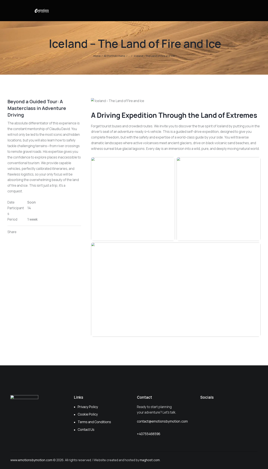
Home (96, 56)
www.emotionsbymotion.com (31, 460)
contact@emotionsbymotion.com (162, 421)
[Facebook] (33, 232)
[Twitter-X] (28, 232)
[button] (42, 232)
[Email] (37, 232)
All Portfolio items (114, 56)
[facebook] (215, 408)
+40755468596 (148, 434)
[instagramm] (204, 408)
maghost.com (150, 460)
